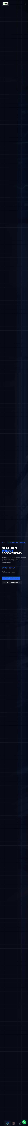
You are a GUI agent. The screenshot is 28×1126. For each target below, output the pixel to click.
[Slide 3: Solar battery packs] (20, 1123)
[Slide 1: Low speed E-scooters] (8, 1123)
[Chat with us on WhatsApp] (24, 1122)
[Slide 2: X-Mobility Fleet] (14, 1123)
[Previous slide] (2, 1123)
